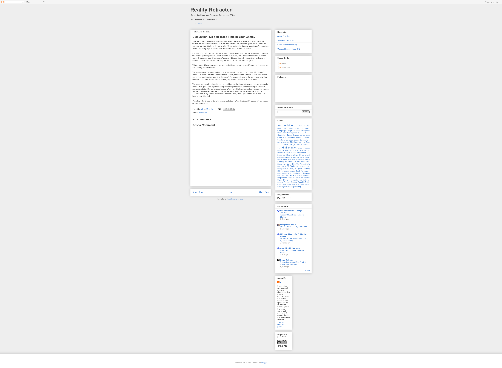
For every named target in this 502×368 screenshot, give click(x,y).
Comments (285, 68)
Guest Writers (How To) (287, 45)
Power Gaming (290, 171)
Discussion (202, 113)
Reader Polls (286, 173)
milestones (289, 162)
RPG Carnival (295, 175)
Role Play (280, 175)
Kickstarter (301, 153)
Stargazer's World (288, 225)
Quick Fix (299, 171)
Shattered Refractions (286, 40)
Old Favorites (300, 166)
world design (289, 187)
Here (200, 23)
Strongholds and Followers (300, 180)
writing (298, 187)
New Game (287, 164)
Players (299, 168)
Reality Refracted (211, 10)
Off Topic (291, 166)
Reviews (306, 173)
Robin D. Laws (286, 260)
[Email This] (224, 109)
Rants (279, 173)
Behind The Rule (304, 126)
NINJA (307, 164)
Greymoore (299, 148)
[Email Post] (219, 109)
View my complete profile (281, 324)
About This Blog (283, 36)
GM (284, 147)
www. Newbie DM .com (290, 248)
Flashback (294, 142)
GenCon (306, 145)
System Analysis (283, 182)
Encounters (305, 140)
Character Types (284, 135)
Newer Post (197, 192)
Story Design (283, 180)
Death (289, 137)
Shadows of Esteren (301, 178)
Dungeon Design (292, 140)
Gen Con (299, 144)
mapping (296, 157)
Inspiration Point (283, 153)
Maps (302, 157)
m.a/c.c (289, 157)
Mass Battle (291, 159)
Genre (279, 148)
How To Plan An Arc (301, 150)
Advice (288, 125)
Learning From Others (295, 155)
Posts (283, 64)
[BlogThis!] (226, 109)
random (307, 171)
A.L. (282, 282)
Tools (297, 184)
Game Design (288, 144)
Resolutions (296, 173)
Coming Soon (305, 135)
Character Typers (304, 133)
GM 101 (290, 148)
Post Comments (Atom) (236, 199)
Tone (293, 184)
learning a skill (282, 155)
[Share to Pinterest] (234, 109)
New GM (295, 164)
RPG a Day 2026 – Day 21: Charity (293, 227)
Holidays (288, 150)
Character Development (287, 133)
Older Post (264, 192)
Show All (307, 270)
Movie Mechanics (302, 162)
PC (288, 169)
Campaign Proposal (301, 131)
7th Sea (280, 126)
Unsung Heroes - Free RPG (288, 49)
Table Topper (286, 184)
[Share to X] (229, 109)
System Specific (297, 182)
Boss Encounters (302, 128)
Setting (290, 178)
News (302, 164)
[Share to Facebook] (231, 109)
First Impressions (283, 142)
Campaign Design (284, 131)
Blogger (264, 363)
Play (292, 169)
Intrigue (293, 153)
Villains (302, 184)
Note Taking (281, 166)
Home (231, 192)
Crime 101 (281, 137)
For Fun (302, 142)
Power (283, 171)
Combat (296, 135)
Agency (296, 126)
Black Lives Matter (285, 128)
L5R (308, 153)
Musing (279, 164)
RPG (287, 175)
